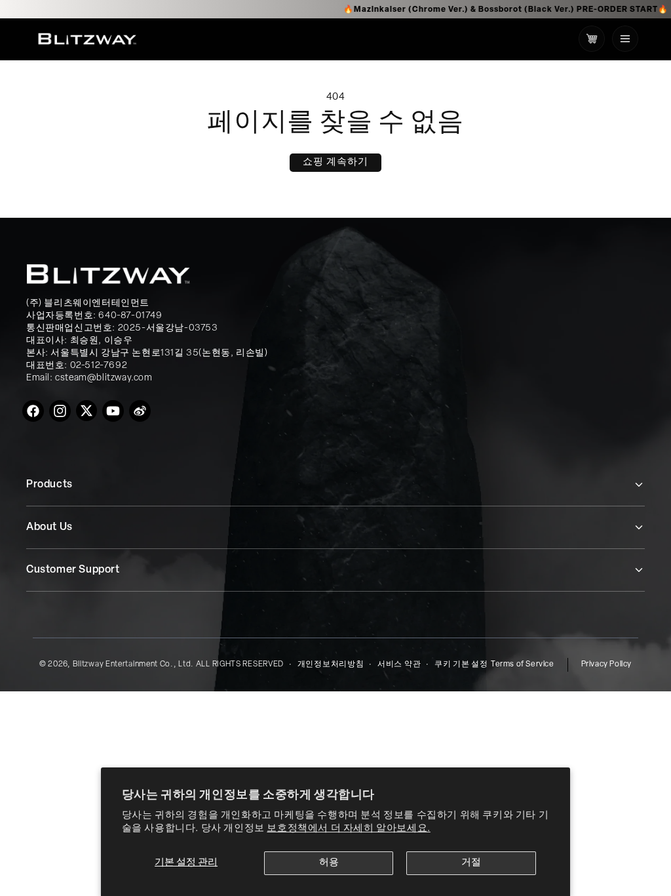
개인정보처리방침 (330, 664)
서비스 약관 (399, 664)
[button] (625, 39)
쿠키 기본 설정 (461, 664)
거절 (471, 863)
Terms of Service (522, 664)
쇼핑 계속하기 (335, 162)
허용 (329, 863)
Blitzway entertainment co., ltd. (133, 664)
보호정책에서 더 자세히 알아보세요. (348, 829)
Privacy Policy (606, 664)
